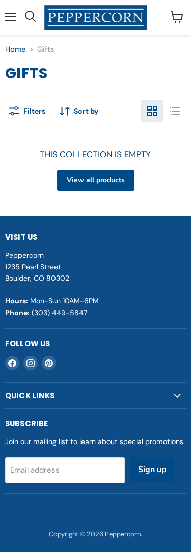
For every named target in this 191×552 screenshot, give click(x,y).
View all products (96, 180)
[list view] (174, 111)
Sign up (152, 469)
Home (15, 49)
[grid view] (152, 111)
